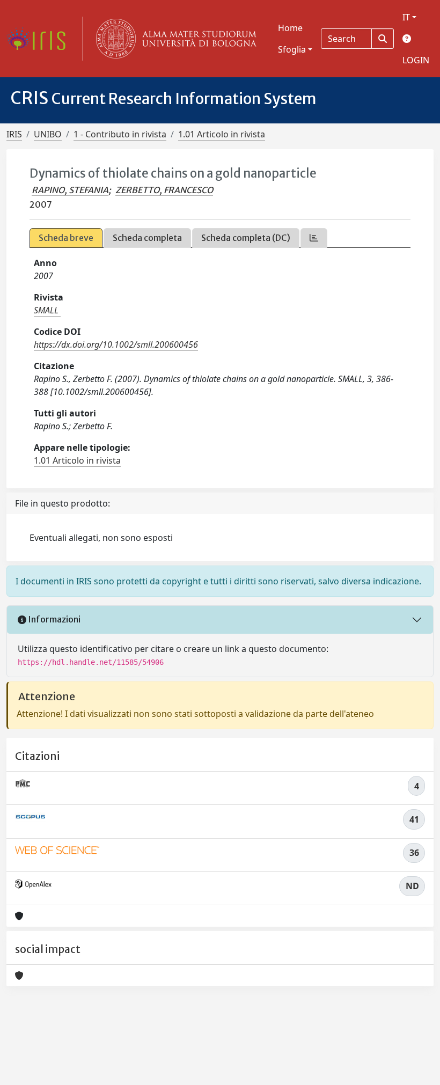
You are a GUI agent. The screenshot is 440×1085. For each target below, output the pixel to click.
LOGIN (415, 60)
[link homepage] (40, 38)
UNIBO (48, 134)
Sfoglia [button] (292, 49)
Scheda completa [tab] (147, 237)
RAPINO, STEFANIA (70, 190)
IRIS (14, 134)
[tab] (313, 238)
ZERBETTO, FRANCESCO (164, 190)
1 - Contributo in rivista (120, 134)
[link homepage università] (174, 39)
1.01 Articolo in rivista (221, 134)
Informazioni (53, 619)
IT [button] (406, 17)
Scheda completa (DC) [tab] (245, 237)
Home (290, 28)
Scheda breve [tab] (66, 237)
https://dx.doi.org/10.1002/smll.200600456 (116, 344)
